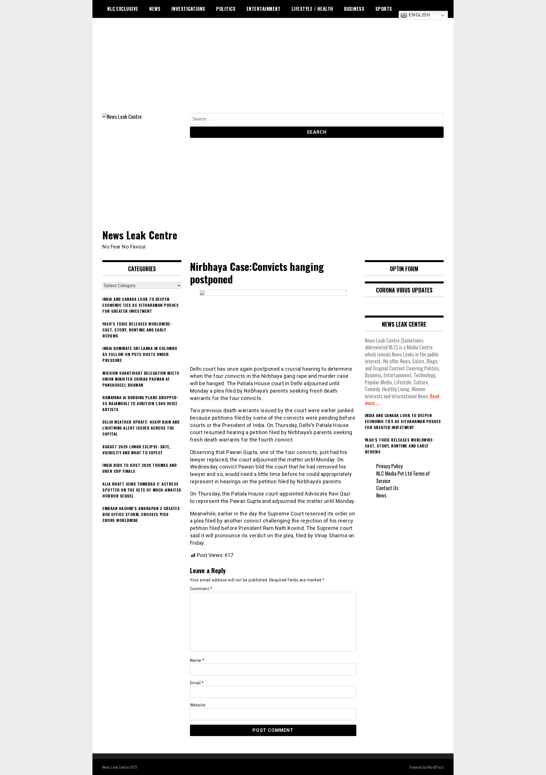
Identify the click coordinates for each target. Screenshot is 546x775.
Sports (383, 8)
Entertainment (264, 8)
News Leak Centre (139, 234)
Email (197, 683)
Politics (225, 8)
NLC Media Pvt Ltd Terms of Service (403, 477)
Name (197, 660)
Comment (201, 589)
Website (198, 705)
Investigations (188, 8)
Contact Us (387, 488)
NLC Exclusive (122, 8)
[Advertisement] (273, 70)
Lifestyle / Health (312, 8)
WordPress (435, 767)
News (154, 8)
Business (354, 8)
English (418, 15)
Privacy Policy (389, 466)
